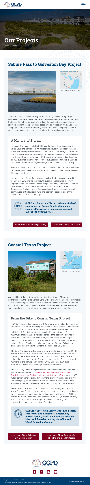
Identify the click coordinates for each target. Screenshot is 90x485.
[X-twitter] (41, 472)
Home (6, 45)
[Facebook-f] (34, 472)
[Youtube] (55, 472)
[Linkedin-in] (48, 472)
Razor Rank (82, 481)
